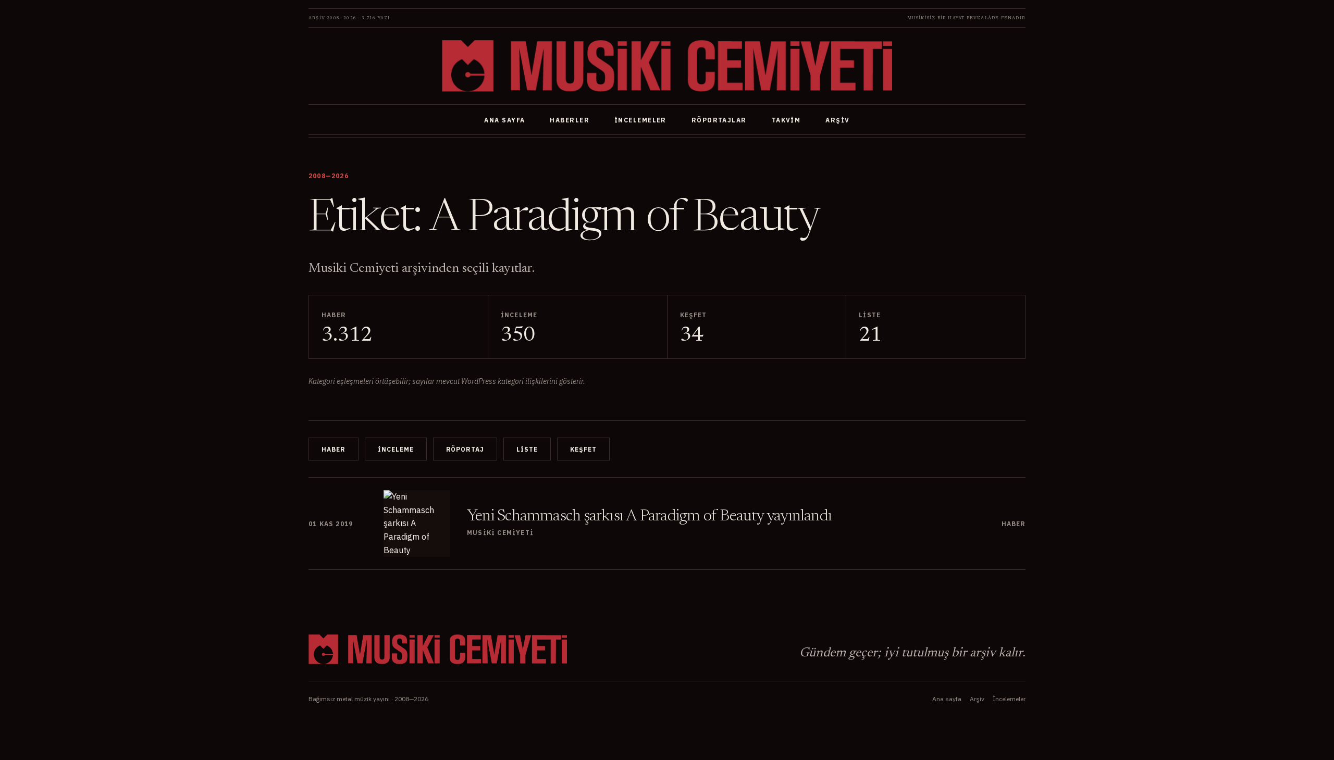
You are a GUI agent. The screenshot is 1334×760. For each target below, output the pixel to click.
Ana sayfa (504, 120)
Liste (527, 449)
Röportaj (465, 449)
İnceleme (396, 449)
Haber (333, 449)
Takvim (786, 120)
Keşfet (583, 449)
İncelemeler (640, 120)
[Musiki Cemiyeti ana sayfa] (667, 66)
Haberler (569, 120)
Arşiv (837, 120)
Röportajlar (719, 120)
